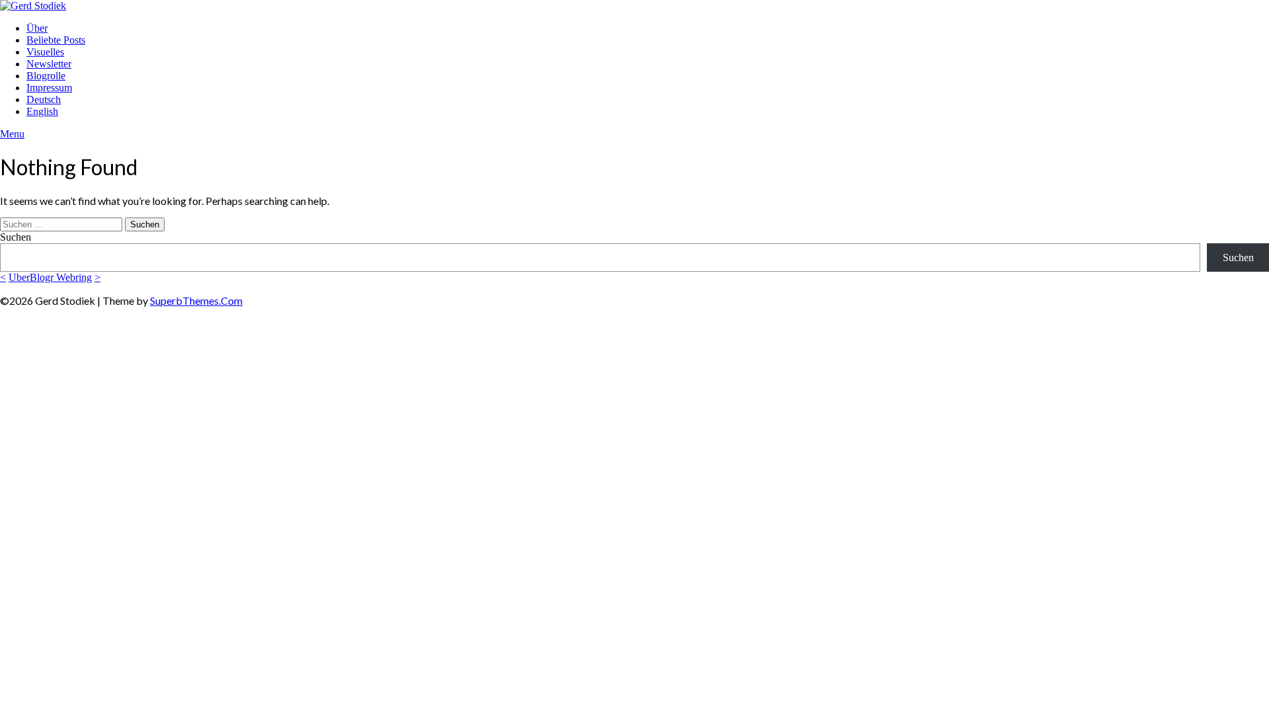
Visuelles (45, 52)
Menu (12, 133)
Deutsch (43, 99)
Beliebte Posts (55, 40)
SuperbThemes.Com (196, 300)
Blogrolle (45, 75)
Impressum (49, 87)
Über (37, 28)
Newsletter (48, 63)
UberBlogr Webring (50, 277)
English (42, 111)
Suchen (15, 237)
